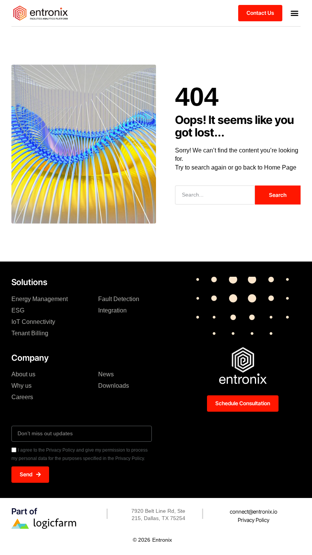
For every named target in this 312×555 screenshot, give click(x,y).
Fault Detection (118, 299)
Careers (22, 397)
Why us (21, 385)
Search (278, 195)
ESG (17, 310)
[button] (294, 13)
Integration (112, 310)
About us (23, 374)
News (106, 374)
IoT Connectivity (33, 322)
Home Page (280, 167)
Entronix (162, 540)
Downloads (113, 385)
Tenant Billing (29, 333)
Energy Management (39, 299)
